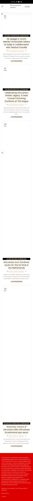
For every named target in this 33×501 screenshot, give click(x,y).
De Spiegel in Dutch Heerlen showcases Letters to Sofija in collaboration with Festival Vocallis (16, 43)
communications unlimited (16, 51)
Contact (3, 496)
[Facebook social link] (12, 2)
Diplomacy (7, 35)
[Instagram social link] (16, 2)
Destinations (7, 423)
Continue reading (16, 61)
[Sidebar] (2, 152)
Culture (7, 89)
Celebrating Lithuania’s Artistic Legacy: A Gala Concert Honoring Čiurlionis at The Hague (16, 97)
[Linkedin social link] (21, 2)
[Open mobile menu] (2, 6)
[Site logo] (16, 6)
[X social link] (14, 2)
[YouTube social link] (19, 2)
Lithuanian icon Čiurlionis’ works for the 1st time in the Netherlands (16, 265)
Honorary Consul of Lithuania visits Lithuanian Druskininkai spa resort (16, 429)
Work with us (5, 493)
